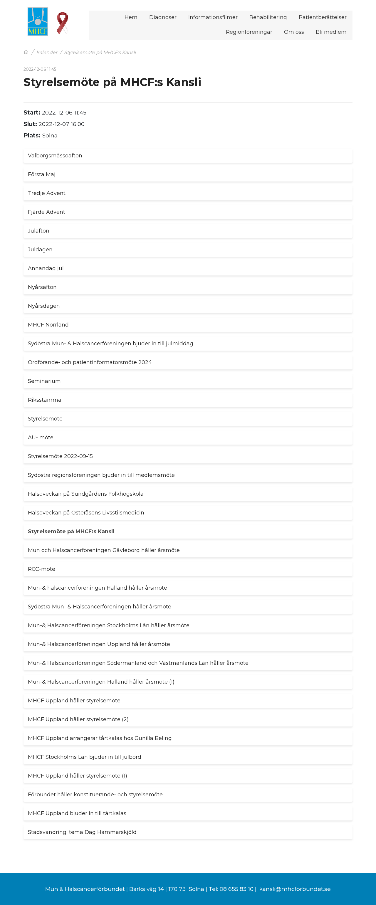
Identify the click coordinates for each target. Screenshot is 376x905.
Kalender (46, 52)
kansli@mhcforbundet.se (295, 888)
